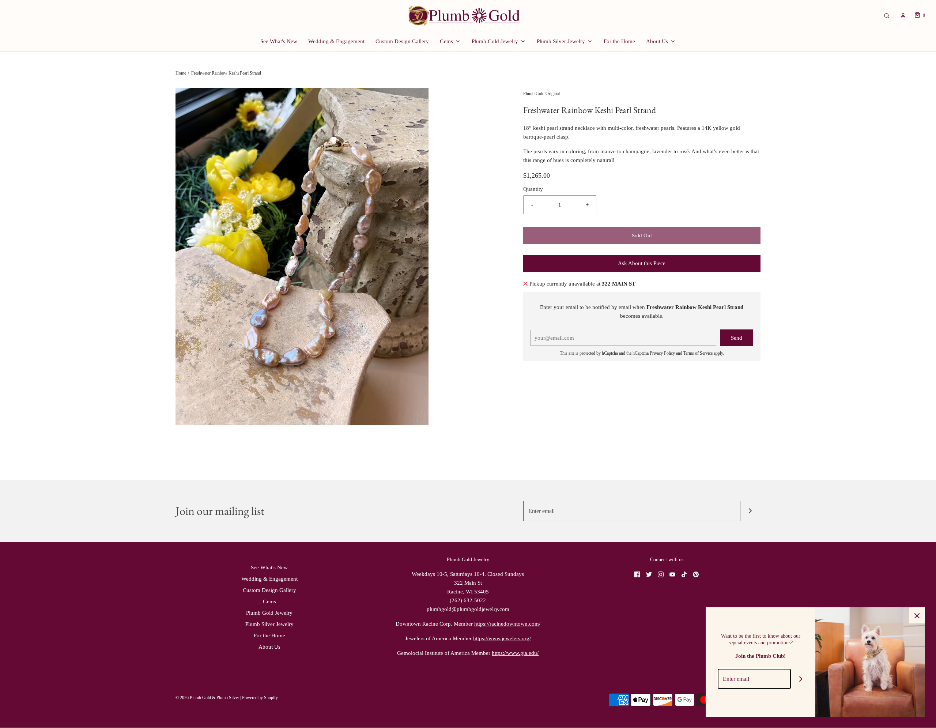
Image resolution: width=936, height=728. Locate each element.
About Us (269, 647)
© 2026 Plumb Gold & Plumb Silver (207, 697)
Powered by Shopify (260, 697)
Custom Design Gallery (402, 41)
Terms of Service (698, 353)
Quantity (533, 189)
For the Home (619, 41)
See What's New (278, 41)
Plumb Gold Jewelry (269, 613)
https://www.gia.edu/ (515, 653)
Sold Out (642, 235)
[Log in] (903, 16)
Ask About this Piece (641, 263)
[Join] (750, 511)
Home (181, 73)
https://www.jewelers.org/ (502, 638)
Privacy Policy (662, 353)
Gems (269, 601)
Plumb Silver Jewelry (269, 624)
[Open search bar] (886, 15)
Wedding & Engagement (336, 41)
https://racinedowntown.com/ (507, 624)
